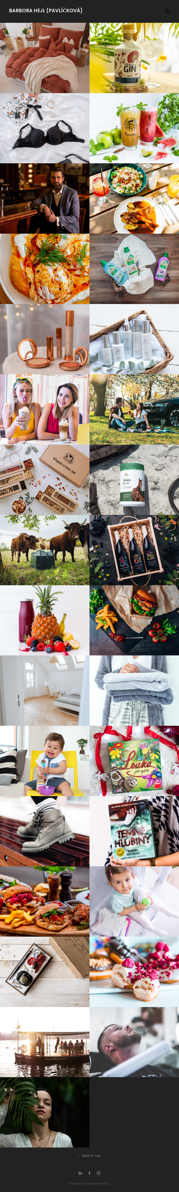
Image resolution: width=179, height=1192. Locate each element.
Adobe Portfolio (98, 1183)
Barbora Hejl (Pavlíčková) (46, 11)
